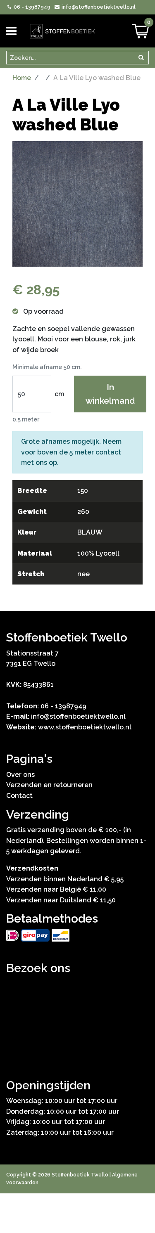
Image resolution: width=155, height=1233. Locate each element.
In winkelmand (110, 394)
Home (21, 78)
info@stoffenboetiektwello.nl (97, 7)
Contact (19, 796)
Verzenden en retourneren (49, 785)
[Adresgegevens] (77, 1019)
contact (108, 452)
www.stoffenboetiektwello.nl (84, 727)
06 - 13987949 (31, 7)
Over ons (20, 775)
